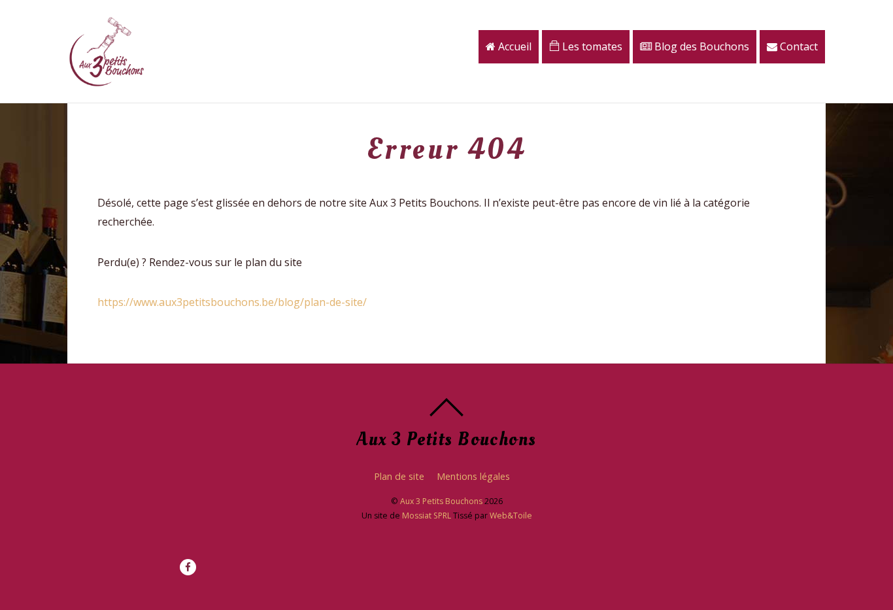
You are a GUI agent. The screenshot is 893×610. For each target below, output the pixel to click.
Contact (797, 46)
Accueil (513, 46)
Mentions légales (473, 476)
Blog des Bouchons (700, 46)
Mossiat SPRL (426, 515)
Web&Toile (511, 515)
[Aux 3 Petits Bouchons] (106, 82)
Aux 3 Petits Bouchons (441, 501)
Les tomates (591, 46)
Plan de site (399, 476)
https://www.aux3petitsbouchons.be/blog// (232, 302)
